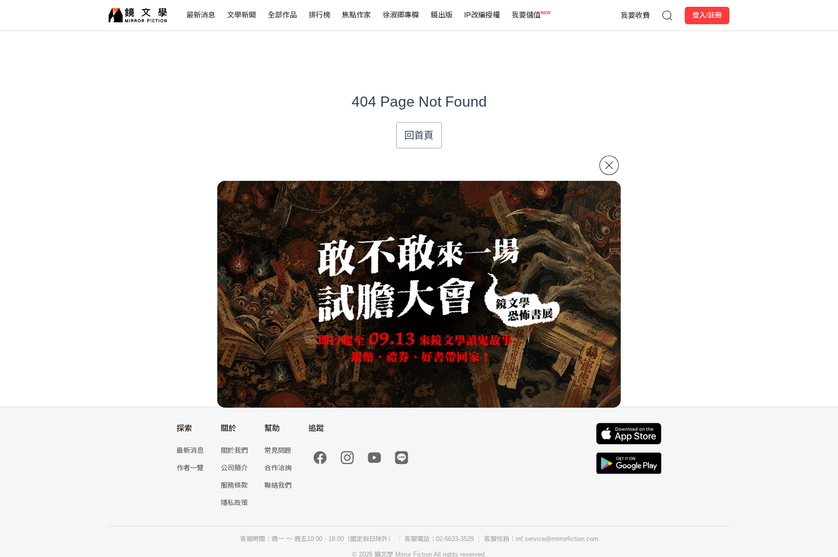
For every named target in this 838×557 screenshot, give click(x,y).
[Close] (609, 165)
